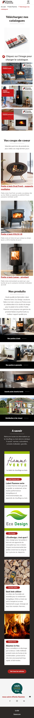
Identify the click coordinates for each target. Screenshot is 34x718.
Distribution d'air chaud (13, 418)
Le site (17, 710)
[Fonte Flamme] (7, 2)
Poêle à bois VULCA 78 (11, 234)
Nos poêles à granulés (14, 365)
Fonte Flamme (12, 7)
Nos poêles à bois (13, 338)
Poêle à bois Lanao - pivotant (15, 277)
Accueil (3, 7)
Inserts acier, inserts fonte (14, 391)
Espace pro (17, 714)
